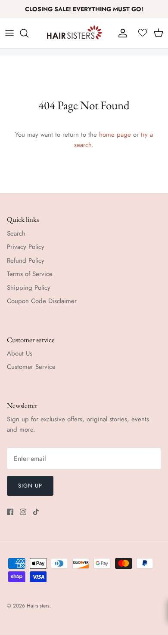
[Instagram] (23, 512)
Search (16, 233)
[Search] (28, 33)
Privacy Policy (25, 247)
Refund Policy (25, 260)
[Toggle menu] (9, 33)
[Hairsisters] (75, 33)
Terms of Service (30, 274)
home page (115, 134)
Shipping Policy (28, 287)
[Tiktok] (36, 512)
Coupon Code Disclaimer (42, 301)
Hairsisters (38, 606)
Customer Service (31, 366)
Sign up (30, 486)
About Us (19, 353)
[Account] (120, 33)
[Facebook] (10, 512)
